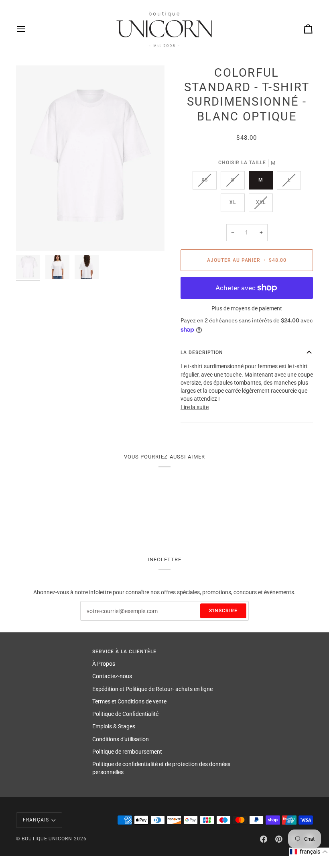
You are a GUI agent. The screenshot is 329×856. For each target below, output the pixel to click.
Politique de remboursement (127, 751)
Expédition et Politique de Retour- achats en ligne (152, 689)
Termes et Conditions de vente (129, 701)
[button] (309, 852)
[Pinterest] (278, 839)
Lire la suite (195, 407)
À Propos (103, 663)
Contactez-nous (112, 676)
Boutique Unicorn (47, 839)
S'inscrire (223, 610)
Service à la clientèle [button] (124, 651)
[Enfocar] (90, 158)
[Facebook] (263, 839)
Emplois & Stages (113, 726)
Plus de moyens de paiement (246, 308)
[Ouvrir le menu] (28, 29)
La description (202, 352)
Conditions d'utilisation (120, 739)
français (36, 820)
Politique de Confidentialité (125, 714)
